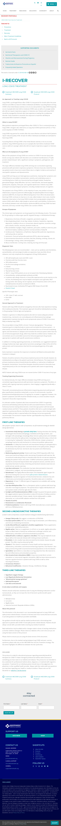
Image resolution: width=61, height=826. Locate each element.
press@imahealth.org (11, 758)
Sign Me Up (9, 713)
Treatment (7, 30)
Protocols (37, 751)
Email (40, 704)
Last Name (24, 704)
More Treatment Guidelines (12, 36)
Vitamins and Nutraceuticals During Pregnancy (19, 58)
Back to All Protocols (10, 39)
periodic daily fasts (30, 431)
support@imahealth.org (12, 768)
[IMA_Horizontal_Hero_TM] (8, 3)
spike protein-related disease (38, 475)
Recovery (7, 33)
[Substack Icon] (44, 766)
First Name (6, 704)
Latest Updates (39, 757)
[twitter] (36, 766)
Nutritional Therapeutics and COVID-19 (17, 55)
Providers (38, 753)
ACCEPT (54, 823)
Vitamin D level (10, 288)
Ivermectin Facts (10, 52)
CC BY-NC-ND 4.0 (23, 72)
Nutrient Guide (10, 61)
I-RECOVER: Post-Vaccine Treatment (11, 20)
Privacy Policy (23, 823)
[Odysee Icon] (42, 766)
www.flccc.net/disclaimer (18, 670)
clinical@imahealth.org (12, 763)
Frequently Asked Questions (14, 67)
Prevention (7, 27)
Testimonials (38, 755)
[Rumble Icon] (47, 766)
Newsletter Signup (40, 758)
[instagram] (39, 766)
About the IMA (39, 749)
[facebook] (33, 766)
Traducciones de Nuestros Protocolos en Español (20, 64)
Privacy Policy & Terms (19, 812)
